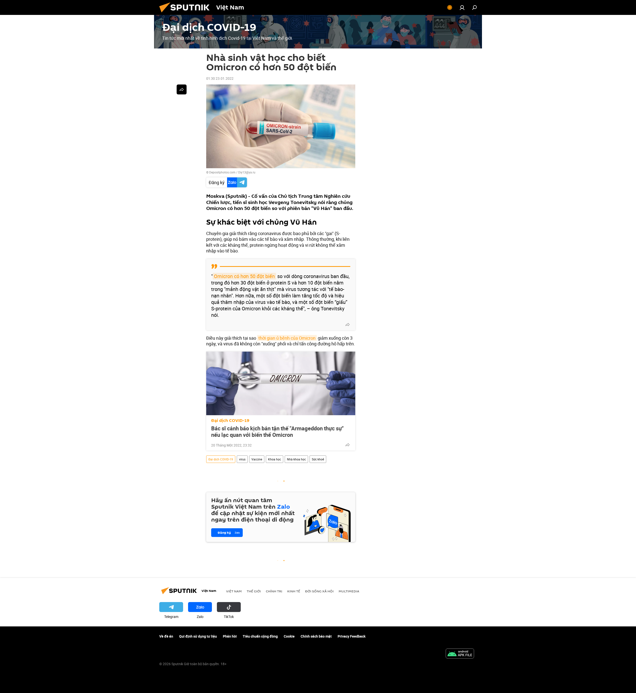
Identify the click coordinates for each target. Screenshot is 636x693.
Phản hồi (230, 636)
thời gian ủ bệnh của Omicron (287, 338)
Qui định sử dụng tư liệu (198, 636)
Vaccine (256, 459)
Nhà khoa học (296, 459)
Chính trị (274, 591)
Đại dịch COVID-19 (230, 420)
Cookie (289, 636)
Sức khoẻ (318, 459)
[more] (348, 324)
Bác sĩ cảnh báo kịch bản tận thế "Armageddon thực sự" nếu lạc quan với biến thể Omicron (277, 431)
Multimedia (349, 591)
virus (242, 459)
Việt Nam (234, 591)
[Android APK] (460, 654)
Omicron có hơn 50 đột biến (244, 276)
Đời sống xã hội (319, 591)
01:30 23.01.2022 (220, 78)
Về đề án (166, 636)
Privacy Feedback (351, 636)
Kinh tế (293, 591)
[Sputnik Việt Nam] (186, 13)
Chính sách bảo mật (316, 636)
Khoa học (274, 459)
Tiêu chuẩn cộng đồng (260, 636)
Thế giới (254, 591)
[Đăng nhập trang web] (462, 7)
